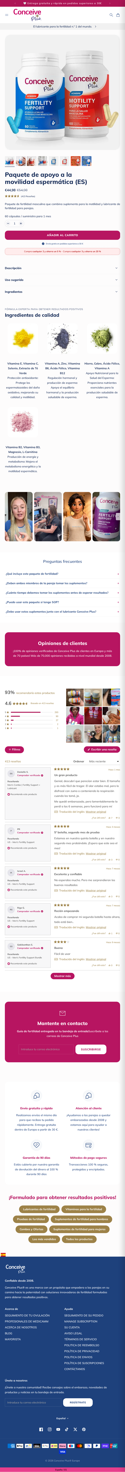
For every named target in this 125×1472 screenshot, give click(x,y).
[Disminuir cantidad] (8, 223)
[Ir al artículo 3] (32, 161)
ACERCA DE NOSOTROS (21, 1327)
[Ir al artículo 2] (21, 161)
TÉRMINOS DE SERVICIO (80, 1339)
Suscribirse (91, 1049)
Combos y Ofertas (31, 1229)
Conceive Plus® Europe (67, 1460)
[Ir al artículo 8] (86, 161)
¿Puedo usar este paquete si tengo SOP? (62, 602)
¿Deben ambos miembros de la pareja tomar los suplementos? (62, 583)
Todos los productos (79, 1239)
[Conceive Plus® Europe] (27, 15)
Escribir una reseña (105, 750)
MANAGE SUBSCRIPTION (80, 1321)
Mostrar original (96, 811)
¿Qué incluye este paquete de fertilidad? (62, 574)
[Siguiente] (110, 3)
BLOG (8, 1333)
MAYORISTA (13, 1339)
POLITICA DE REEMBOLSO (81, 1345)
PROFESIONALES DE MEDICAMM (26, 1321)
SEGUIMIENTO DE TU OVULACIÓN (27, 1315)
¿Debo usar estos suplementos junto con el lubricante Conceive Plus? (62, 611)
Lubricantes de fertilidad (39, 1209)
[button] (20, 196)
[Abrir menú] (7, 15)
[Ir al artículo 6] (65, 161)
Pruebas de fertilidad (31, 1219)
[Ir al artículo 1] (10, 161)
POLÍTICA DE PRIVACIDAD (81, 1351)
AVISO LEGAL (73, 1333)
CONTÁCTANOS (74, 1369)
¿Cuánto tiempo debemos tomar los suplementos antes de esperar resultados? (62, 592)
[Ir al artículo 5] (54, 161)
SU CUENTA (72, 1327)
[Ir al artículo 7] (75, 161)
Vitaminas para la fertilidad (84, 1209)
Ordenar (79, 761)
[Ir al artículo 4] (43, 161)
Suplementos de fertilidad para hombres (81, 1219)
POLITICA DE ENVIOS (78, 1357)
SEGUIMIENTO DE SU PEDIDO (83, 1315)
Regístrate (78, 1402)
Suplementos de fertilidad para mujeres (79, 1229)
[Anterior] (15, 3)
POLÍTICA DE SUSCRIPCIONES (84, 1363)
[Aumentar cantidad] (21, 223)
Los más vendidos (44, 1239)
